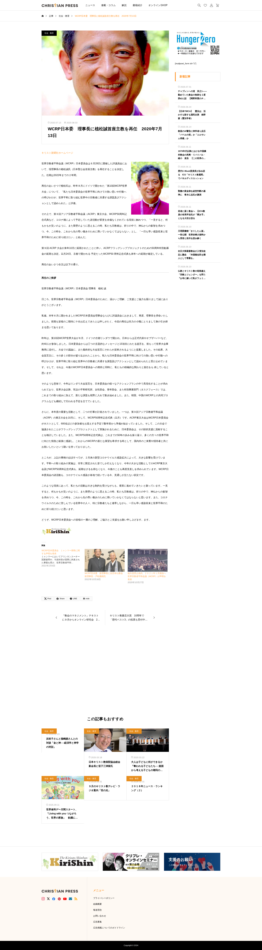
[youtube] (65, 898)
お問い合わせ (99, 916)
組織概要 (97, 904)
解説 (124, 5)
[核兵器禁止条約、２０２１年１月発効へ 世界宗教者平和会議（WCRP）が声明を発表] (148, 560)
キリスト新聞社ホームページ (57, 153)
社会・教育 (49, 33)
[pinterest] (59, 898)
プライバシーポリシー (103, 898)
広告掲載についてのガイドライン (109, 927)
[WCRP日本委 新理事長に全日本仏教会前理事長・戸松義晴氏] (105, 560)
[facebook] (53, 898)
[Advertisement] (105, 671)
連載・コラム (108, 5)
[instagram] (43, 898)
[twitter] (48, 898)
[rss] (75, 898)
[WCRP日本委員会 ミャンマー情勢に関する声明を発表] (63, 558)
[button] (175, 5)
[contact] (70, 898)
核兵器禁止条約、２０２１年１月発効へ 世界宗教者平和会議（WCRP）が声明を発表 (148, 576)
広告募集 (97, 922)
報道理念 (97, 910)
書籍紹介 (137, 5)
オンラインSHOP (158, 5)
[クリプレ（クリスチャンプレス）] (60, 5)
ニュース (90, 5)
